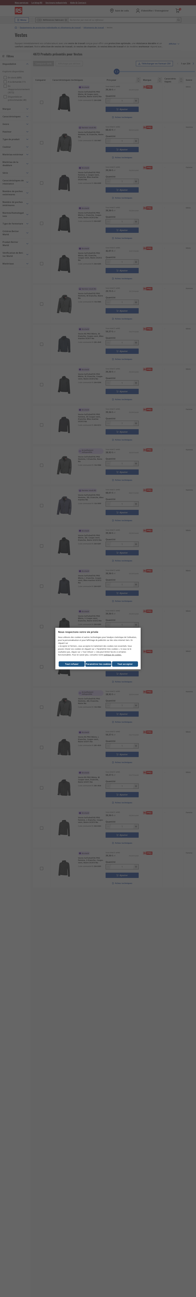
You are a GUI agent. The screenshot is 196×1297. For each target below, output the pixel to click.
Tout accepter (125, 664)
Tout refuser (72, 664)
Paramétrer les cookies (98, 664)
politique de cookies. (113, 654)
